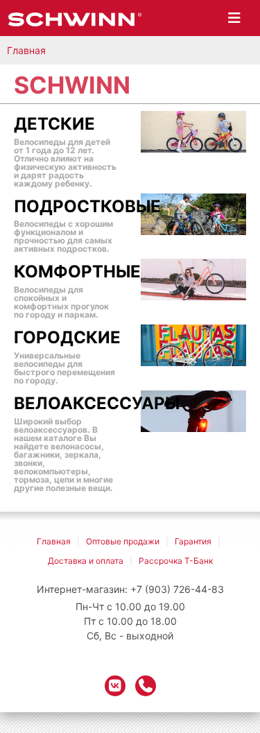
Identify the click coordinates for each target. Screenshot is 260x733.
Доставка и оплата (85, 560)
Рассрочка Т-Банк (176, 560)
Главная (26, 50)
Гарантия (193, 541)
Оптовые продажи (122, 541)
